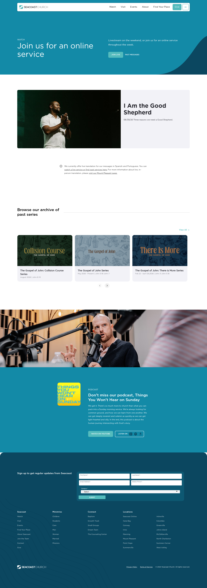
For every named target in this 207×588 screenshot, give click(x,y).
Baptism (91, 517)
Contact (20, 543)
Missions (56, 543)
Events (133, 7)
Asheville (160, 517)
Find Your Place (161, 7)
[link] (44, 258)
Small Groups (93, 525)
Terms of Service (146, 567)
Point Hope (127, 543)
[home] (33, 7)
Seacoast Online (130, 517)
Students (56, 521)
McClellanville (162, 534)
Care (54, 525)
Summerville (128, 548)
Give (177, 7)
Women (55, 534)
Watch (112, 7)
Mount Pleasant (129, 539)
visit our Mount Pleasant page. (103, 173)
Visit (123, 7)
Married (55, 539)
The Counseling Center (97, 534)
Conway (126, 525)
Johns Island (161, 530)
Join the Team (23, 539)
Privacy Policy (131, 567)
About (145, 7)
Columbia (160, 521)
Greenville (160, 525)
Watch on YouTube (100, 434)
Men (54, 530)
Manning (126, 534)
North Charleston (163, 539)
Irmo (125, 530)
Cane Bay (127, 521)
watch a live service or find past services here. (85, 170)
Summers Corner (163, 543)
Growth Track (93, 521)
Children (56, 517)
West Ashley (161, 548)
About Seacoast (24, 534)
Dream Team (93, 530)
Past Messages (132, 55)
